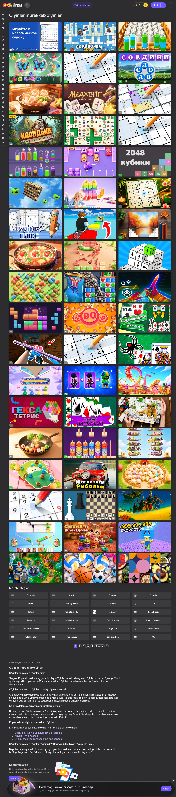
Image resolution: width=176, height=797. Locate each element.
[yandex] (12, 5)
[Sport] (3, 124)
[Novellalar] (3, 80)
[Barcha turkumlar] (3, 35)
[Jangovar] (3, 62)
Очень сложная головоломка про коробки (39, 738)
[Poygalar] (3, 93)
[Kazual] (3, 71)
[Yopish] (173, 780)
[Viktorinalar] (3, 142)
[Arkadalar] (3, 44)
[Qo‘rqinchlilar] (3, 102)
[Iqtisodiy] (3, 58)
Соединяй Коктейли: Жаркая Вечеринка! (38, 732)
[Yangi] (3, 23)
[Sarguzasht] (3, 111)
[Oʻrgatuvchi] (3, 89)
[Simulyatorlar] (3, 120)
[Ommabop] (3, 28)
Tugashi (99, 646)
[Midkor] (3, 76)
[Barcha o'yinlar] (3, 14)
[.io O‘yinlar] (3, 40)
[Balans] (141, 5)
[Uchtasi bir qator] (3, 138)
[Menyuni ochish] (170, 5)
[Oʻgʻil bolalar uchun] (3, 84)
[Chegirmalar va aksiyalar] (3, 19)
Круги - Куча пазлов (26, 735)
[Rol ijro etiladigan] (3, 107)
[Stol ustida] (3, 129)
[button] (3, 14)
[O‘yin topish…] (27, 5)
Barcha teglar (15, 662)
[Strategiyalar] (3, 133)
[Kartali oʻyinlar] (3, 67)
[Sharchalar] (3, 116)
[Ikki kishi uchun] (3, 53)
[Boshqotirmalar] (3, 49)
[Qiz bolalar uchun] (3, 98)
